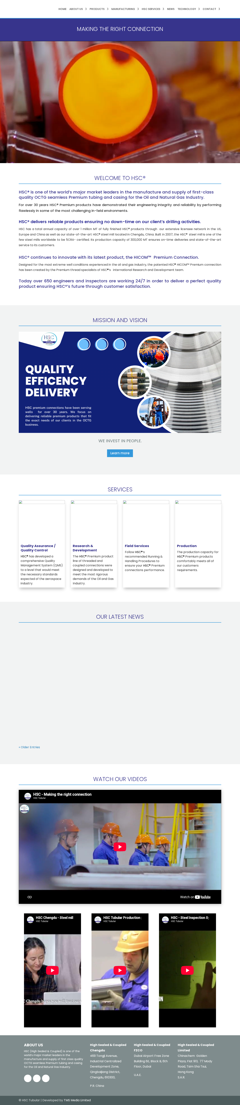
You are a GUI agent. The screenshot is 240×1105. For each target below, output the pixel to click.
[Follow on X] (28, 1078)
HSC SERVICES (151, 9)
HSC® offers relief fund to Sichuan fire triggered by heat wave (75, 719)
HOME (62, 9)
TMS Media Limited (77, 1100)
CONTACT (209, 9)
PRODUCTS (97, 9)
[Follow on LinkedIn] (36, 1078)
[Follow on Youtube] (46, 1078)
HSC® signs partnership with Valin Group (57, 680)
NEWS (171, 9)
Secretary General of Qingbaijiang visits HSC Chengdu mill (73, 641)
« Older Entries (29, 747)
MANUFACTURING (123, 9)
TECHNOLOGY (187, 9)
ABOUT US (76, 9)
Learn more (120, 453)
